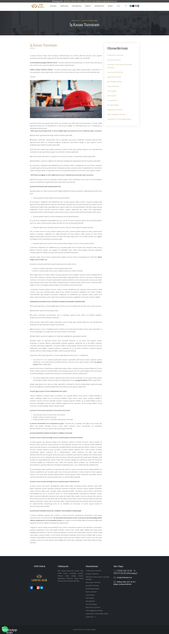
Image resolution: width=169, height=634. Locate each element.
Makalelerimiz (99, 6)
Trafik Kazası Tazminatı (115, 55)
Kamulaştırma (112, 100)
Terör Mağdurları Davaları (116, 114)
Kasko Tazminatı (113, 86)
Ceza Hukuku (112, 91)
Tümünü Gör (90, 617)
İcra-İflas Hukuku (113, 105)
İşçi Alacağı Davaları (114, 82)
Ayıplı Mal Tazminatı (114, 77)
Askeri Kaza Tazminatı (115, 110)
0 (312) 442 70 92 (89, 1)
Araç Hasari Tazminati (115, 72)
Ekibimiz (88, 6)
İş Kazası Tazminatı (114, 60)
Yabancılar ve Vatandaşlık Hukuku (119, 119)
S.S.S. (118, 6)
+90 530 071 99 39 (69, 1)
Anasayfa (53, 6)
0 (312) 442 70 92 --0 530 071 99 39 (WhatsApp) (125, 572)
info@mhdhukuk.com (109, 1)
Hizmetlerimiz (76, 6)
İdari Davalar (111, 96)
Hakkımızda (64, 6)
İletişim (110, 6)
